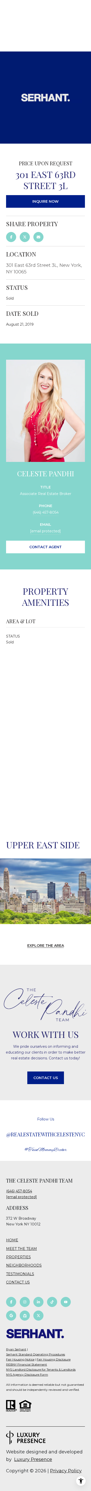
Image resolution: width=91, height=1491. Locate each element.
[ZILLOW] (25, 1316)
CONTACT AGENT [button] (45, 547)
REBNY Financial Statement (26, 1364)
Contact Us (18, 1282)
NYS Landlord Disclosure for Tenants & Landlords (41, 1369)
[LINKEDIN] (38, 1302)
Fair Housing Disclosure (54, 1359)
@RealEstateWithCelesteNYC (45, 1134)
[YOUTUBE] (66, 1302)
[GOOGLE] (11, 1316)
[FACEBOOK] (11, 1302)
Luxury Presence (33, 1459)
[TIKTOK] (52, 1302)
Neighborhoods (24, 1265)
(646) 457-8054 (46, 512)
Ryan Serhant (16, 1349)
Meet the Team (21, 1248)
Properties (18, 1257)
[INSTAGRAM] (25, 1302)
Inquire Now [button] (45, 201)
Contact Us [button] (45, 1078)
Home (12, 1240)
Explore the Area (45, 945)
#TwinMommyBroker (46, 1150)
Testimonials (20, 1274)
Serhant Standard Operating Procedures (35, 1354)
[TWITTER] (38, 1316)
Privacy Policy (66, 1471)
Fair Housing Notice (20, 1359)
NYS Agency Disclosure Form (27, 1374)
